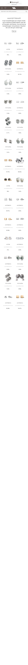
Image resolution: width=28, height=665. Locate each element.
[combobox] (14, 11)
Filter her (14, 31)
